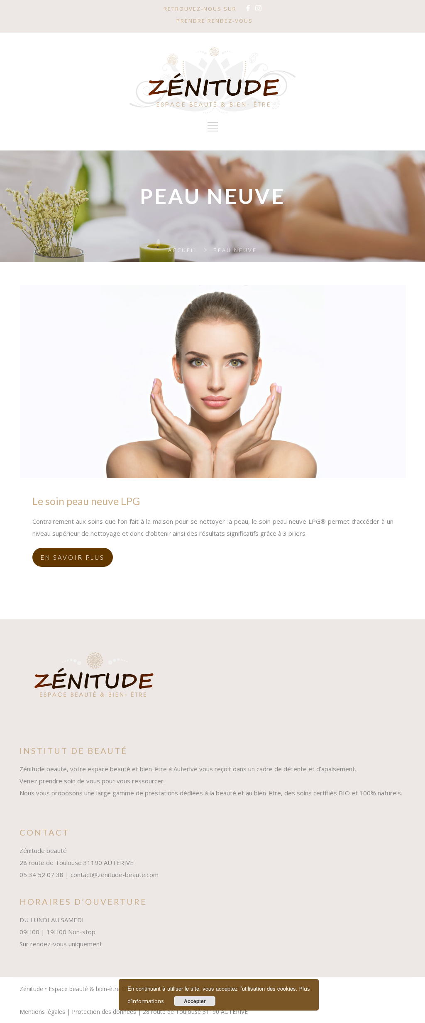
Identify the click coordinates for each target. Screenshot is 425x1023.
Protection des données (104, 1012)
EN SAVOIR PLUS (73, 557)
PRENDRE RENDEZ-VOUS (214, 20)
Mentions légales (42, 1012)
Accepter (195, 1001)
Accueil (183, 250)
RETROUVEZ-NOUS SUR (200, 8)
